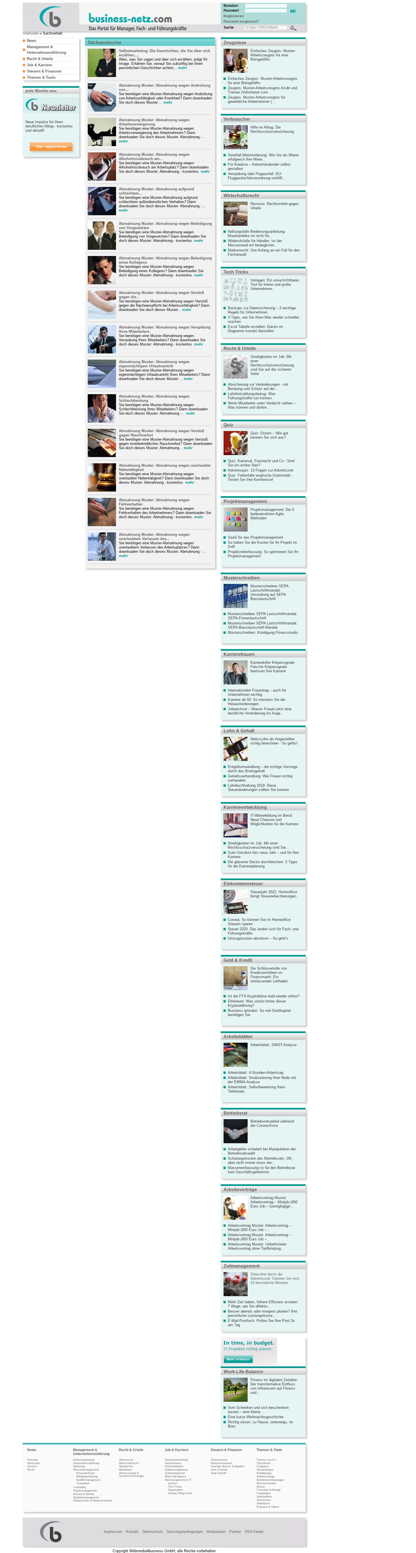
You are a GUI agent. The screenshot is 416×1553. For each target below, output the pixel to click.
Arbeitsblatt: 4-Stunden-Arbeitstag (255, 1072)
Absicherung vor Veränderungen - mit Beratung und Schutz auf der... (258, 386)
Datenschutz (152, 1531)
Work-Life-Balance (243, 1371)
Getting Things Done (180, 1493)
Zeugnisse (235, 42)
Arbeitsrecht (126, 1459)
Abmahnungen (265, 1469)
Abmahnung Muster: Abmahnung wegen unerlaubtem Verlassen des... (154, 536)
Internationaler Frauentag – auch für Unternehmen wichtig (257, 692)
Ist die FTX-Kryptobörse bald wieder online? (263, 996)
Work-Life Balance (175, 1476)
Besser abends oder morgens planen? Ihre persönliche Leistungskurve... (262, 1313)
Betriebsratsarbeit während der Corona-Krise (272, 1123)
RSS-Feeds (254, 1531)
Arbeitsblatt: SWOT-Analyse (273, 1045)
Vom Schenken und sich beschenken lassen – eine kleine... (258, 1409)
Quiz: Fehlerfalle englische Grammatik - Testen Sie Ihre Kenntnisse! (260, 477)
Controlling (79, 1487)
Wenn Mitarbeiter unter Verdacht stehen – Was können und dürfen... (262, 405)
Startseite (30, 33)
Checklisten (264, 1463)
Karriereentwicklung (245, 807)
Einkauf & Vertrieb (83, 1494)
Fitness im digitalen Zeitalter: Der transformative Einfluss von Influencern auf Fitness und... (274, 1386)
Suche (229, 27)
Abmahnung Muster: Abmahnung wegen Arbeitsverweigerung (154, 122)
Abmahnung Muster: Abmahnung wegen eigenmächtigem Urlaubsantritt (154, 364)
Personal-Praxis (85, 1473)
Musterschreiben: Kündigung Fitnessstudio (263, 632)
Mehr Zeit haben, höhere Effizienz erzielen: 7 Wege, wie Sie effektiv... (263, 1304)
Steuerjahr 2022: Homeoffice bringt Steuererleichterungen (273, 894)
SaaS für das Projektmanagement (255, 537)
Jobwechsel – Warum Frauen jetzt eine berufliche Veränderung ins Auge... (259, 711)
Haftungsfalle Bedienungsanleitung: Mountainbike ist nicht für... (257, 233)
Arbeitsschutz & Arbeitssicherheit (92, 1500)
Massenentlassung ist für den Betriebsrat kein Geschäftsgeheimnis (261, 1170)
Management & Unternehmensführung (91, 1452)
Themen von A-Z (266, 1459)
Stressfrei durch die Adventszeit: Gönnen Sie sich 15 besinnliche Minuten (274, 1278)
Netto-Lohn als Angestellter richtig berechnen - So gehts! (274, 741)
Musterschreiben (242, 577)
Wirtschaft (33, 1463)
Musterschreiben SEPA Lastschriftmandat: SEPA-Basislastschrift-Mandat (262, 625)
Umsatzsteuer (219, 1459)
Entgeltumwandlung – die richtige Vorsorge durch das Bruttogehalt (262, 769)
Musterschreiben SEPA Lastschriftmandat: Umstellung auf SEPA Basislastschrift (269, 592)
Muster (261, 1486)
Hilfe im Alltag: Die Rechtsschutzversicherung (272, 129)
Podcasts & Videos (268, 1506)
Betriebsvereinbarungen (270, 1480)
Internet (172, 1483)
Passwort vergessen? (241, 22)
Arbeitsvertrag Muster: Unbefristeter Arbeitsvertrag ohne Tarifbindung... (257, 1246)
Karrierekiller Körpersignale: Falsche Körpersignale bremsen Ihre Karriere (272, 666)
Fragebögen (264, 1493)
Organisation (175, 1489)
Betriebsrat (235, 1113)
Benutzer (231, 6)
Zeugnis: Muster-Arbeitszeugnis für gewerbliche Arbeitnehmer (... (256, 99)
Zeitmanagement (242, 1266)
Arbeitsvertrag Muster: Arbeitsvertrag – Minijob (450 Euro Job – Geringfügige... (273, 1202)
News (31, 41)
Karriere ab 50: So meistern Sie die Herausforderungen (256, 701)
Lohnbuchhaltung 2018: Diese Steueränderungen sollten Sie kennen (258, 787)
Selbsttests (263, 1503)
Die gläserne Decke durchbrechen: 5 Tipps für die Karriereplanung (262, 864)
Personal (32, 1459)
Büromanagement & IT (178, 1480)
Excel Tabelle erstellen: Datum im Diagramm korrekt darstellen (255, 329)
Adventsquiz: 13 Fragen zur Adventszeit (260, 470)
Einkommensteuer (243, 883)
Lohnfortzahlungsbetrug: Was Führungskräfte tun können (252, 396)
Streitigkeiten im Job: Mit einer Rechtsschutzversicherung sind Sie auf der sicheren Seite (272, 365)
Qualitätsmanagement (86, 1497)
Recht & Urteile (40, 59)
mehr (182, 68)
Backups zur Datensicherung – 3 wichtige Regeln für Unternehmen (262, 310)
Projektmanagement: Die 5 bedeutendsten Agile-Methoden (272, 513)
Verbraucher (237, 119)
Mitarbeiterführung (87, 1476)
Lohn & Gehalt (239, 730)
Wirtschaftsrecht (241, 195)
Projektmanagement (245, 501)
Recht (31, 1469)
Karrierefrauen (239, 654)
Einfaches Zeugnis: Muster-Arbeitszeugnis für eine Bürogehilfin (273, 55)
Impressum (113, 1531)
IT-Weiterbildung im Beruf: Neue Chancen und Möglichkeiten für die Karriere (274, 819)
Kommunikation (174, 1466)
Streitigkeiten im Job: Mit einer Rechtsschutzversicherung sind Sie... (258, 845)
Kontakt (132, 1531)
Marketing (79, 1466)
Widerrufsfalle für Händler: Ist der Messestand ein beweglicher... (255, 243)
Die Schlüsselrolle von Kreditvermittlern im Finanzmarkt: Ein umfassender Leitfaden (269, 974)
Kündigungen (264, 1473)
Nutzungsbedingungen (185, 1531)
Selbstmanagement (176, 1469)
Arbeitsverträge (240, 1189)
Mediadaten (216, 1531)
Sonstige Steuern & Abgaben (227, 1466)
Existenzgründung (83, 1459)
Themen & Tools (41, 77)
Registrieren (234, 16)
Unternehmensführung (86, 1463)
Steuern (32, 1466)
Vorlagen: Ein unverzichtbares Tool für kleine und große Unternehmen (274, 284)
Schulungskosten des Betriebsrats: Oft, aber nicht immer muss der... (260, 1160)
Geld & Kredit (238, 960)
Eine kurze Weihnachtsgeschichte (256, 1417)
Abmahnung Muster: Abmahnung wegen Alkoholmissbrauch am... (154, 156)
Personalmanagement (86, 1469)
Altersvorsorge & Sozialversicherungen (131, 1474)
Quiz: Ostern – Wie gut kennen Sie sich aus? (269, 435)
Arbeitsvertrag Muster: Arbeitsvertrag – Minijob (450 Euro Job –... (259, 1227)
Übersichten (264, 1500)
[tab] (49, 40)
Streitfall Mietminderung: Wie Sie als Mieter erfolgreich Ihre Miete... (263, 157)
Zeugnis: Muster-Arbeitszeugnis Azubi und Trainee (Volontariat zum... (262, 90)
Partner (235, 1531)
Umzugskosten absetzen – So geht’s (258, 938)
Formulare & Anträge (269, 1489)
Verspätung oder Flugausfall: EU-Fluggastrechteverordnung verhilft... (257, 176)
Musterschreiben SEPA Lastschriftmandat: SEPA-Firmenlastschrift (262, 616)
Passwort (231, 10)
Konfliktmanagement (88, 1480)
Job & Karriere (39, 65)
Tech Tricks (236, 272)
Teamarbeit (82, 1483)
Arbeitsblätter (238, 1036)
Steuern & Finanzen (44, 71)
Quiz (228, 425)
